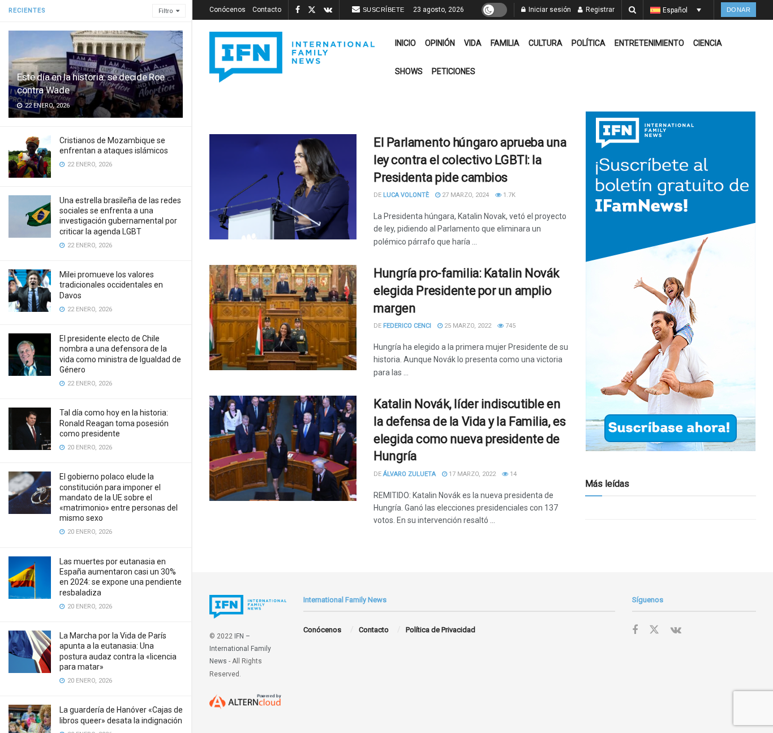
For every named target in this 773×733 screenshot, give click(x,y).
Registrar (599, 10)
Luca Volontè (406, 195)
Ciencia (707, 43)
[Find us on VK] (328, 10)
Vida (473, 43)
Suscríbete (384, 9)
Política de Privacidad (440, 629)
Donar (739, 9)
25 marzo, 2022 (467, 325)
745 (510, 325)
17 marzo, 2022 (471, 474)
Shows (409, 71)
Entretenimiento (649, 43)
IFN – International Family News (240, 649)
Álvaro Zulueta (409, 474)
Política (588, 43)
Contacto (266, 10)
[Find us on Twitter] (312, 10)
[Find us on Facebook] (297, 10)
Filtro (165, 11)
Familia (505, 43)
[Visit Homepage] (292, 57)
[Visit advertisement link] (670, 281)
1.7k (508, 195)
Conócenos (227, 10)
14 (512, 474)
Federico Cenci (407, 325)
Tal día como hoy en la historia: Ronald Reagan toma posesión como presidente (114, 423)
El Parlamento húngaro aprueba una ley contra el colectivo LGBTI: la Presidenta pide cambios (469, 160)
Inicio (405, 43)
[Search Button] (632, 10)
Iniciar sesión (549, 10)
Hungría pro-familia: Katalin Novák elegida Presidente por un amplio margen (466, 290)
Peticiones (453, 71)
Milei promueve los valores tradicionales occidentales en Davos (111, 284)
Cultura (545, 43)
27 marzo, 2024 (464, 195)
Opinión (440, 43)
